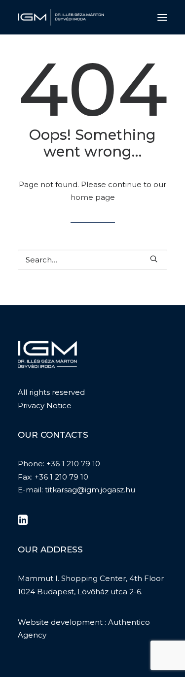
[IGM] (61, 17)
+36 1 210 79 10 (73, 463)
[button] (162, 17)
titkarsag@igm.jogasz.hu (90, 489)
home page (93, 197)
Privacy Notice (45, 405)
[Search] (92, 260)
